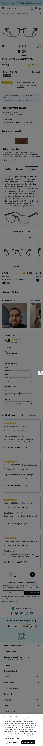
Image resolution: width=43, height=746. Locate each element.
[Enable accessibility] (40, 373)
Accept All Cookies (28, 742)
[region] (21, 730)
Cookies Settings (12, 742)
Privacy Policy (15, 738)
